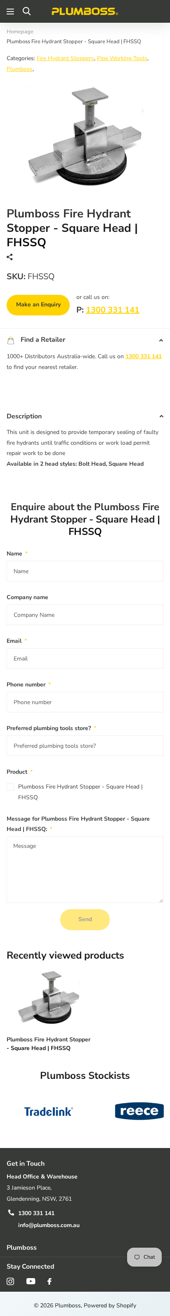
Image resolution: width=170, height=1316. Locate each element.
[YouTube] (30, 1281)
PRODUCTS (11, 11)
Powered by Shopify (110, 1305)
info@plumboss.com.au (49, 1225)
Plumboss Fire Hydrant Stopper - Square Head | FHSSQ (80, 792)
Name (17, 554)
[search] (27, 11)
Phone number (29, 684)
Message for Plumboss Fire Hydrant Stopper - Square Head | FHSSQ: (78, 824)
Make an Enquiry (38, 304)
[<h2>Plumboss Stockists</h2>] (49, 1111)
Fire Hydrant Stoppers (65, 58)
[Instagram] (10, 1281)
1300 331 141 (112, 309)
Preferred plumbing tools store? (51, 728)
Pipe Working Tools (122, 58)
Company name (27, 597)
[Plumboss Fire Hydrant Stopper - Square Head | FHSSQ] (49, 997)
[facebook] (49, 1281)
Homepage (20, 31)
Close (85, 1247)
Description (24, 416)
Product (20, 772)
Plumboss (20, 69)
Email (17, 641)
